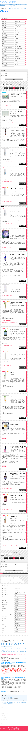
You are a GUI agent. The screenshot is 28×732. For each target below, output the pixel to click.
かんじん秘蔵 (19, 582)
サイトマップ (3, 721)
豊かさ (16, 60)
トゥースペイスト (5, 579)
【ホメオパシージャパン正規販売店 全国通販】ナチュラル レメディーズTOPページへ (13, 703)
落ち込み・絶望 (5, 35)
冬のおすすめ (4, 25)
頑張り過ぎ (4, 41)
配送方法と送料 (23, 8)
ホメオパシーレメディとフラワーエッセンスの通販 (11, 4)
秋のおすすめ (17, 23)
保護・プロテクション (6, 57)
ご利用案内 (16, 8)
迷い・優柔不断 (17, 58)
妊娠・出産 (17, 50)
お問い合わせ (3, 723)
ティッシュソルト (10, 582)
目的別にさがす (5, 18)
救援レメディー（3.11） (6, 63)
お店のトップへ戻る (5, 707)
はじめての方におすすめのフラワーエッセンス (20, 26)
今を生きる (17, 34)
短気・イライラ (5, 49)
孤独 (3, 43)
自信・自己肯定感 (18, 46)
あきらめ (16, 30)
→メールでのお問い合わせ (7, 697)
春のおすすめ (4, 21)
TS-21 (3, 582)
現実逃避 (16, 42)
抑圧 (3, 61)
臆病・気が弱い (5, 37)
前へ (6, 88)
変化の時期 (17, 56)
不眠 (15, 54)
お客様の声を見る (4, 713)
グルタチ (13, 579)
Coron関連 (16, 64)
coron (16, 577)
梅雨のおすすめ (17, 21)
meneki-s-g (4, 577)
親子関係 (16, 38)
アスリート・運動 (5, 27)
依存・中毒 (4, 33)
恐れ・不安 (17, 36)
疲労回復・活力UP (18, 52)
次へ (22, 88)
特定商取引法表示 (4, 717)
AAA (19, 579)
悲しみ (16, 40)
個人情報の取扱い (4, 719)
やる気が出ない (5, 59)
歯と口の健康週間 (5, 65)
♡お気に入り (10, 8)
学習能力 (3, 39)
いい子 (3, 31)
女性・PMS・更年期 (18, 48)
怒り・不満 (17, 32)
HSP (15, 28)
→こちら (24, 665)
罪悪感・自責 (17, 44)
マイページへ (3, 711)
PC (19, 727)
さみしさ (3, 45)
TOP (1, 14)
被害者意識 (4, 51)
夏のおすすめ (4, 23)
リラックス (17, 62)
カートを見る (3, 709)
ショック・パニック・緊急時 (7, 47)
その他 (19, 644)
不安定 (3, 53)
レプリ (10, 577)
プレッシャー (4, 55)
